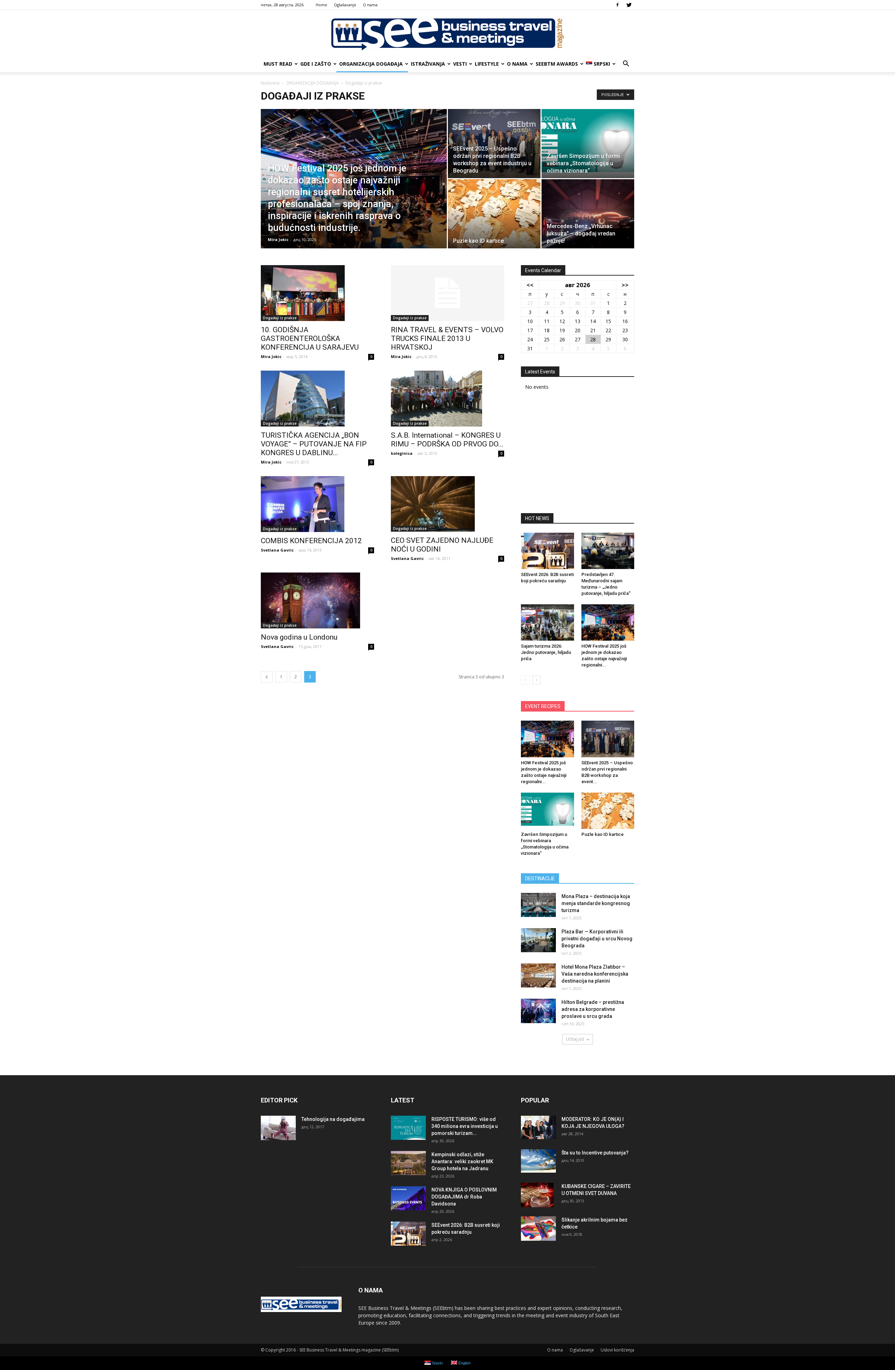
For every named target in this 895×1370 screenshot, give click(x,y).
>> (625, 285)
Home (321, 4)
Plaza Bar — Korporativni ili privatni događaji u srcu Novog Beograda (596, 938)
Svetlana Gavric (277, 550)
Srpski (602, 63)
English (464, 1363)
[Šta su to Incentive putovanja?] (538, 1161)
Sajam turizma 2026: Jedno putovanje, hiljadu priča (546, 652)
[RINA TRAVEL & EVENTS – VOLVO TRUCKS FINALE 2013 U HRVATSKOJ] (447, 293)
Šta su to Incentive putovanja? (595, 1153)
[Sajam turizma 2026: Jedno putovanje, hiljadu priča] (547, 622)
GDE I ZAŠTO (315, 63)
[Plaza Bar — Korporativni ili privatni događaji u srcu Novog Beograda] (538, 940)
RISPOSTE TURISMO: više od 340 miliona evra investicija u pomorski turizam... (464, 1126)
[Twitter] (629, 5)
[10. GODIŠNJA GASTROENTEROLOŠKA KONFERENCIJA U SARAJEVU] (317, 293)
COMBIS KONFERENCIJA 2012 (311, 541)
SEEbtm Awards (557, 63)
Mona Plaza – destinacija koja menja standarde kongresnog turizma (595, 903)
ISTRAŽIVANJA (428, 63)
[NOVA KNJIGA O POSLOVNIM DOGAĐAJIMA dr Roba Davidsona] (408, 1198)
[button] (625, 64)
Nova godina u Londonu (299, 637)
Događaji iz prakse (279, 317)
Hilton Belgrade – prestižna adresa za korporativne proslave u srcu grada (592, 1009)
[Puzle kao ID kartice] (494, 213)
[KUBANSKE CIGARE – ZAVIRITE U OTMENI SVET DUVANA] (537, 1195)
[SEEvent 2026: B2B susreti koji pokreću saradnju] (547, 551)
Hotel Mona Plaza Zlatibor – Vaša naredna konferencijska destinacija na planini (594, 974)
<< (530, 285)
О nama (370, 4)
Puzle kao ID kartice (602, 834)
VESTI (460, 63)
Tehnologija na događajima (333, 1119)
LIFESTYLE (487, 63)
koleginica (402, 453)
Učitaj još (575, 1039)
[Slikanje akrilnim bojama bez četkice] (538, 1228)
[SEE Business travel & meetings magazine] (447, 33)
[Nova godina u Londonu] (317, 600)
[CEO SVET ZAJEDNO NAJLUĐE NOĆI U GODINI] (447, 504)
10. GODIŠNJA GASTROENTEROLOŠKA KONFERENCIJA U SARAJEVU (310, 338)
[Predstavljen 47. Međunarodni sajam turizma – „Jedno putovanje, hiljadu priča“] (608, 551)
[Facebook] (617, 5)
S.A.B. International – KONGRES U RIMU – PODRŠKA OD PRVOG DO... (447, 439)
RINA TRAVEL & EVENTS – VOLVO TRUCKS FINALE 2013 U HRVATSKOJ (447, 338)
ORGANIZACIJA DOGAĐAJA (371, 63)
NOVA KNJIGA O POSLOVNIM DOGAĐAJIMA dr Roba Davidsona (464, 1197)
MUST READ (278, 63)
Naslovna (270, 83)
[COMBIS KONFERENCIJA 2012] (317, 504)
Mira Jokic (278, 239)
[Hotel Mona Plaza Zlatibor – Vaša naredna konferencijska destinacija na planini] (538, 975)
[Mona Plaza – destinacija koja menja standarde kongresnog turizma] (538, 905)
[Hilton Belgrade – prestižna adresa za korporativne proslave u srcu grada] (538, 1011)
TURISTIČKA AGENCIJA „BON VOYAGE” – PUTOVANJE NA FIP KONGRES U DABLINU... (314, 444)
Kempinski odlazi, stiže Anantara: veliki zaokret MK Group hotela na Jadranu (462, 1161)
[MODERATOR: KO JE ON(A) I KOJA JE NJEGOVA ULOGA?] (538, 1127)
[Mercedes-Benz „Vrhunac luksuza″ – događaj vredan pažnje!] (588, 213)
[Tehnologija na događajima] (278, 1128)
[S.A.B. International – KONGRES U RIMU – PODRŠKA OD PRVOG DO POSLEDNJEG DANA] (447, 399)
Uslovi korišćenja (617, 1350)
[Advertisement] (577, 454)
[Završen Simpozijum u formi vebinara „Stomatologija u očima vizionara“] (588, 143)
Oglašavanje (345, 4)
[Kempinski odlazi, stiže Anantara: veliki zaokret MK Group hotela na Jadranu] (408, 1163)
